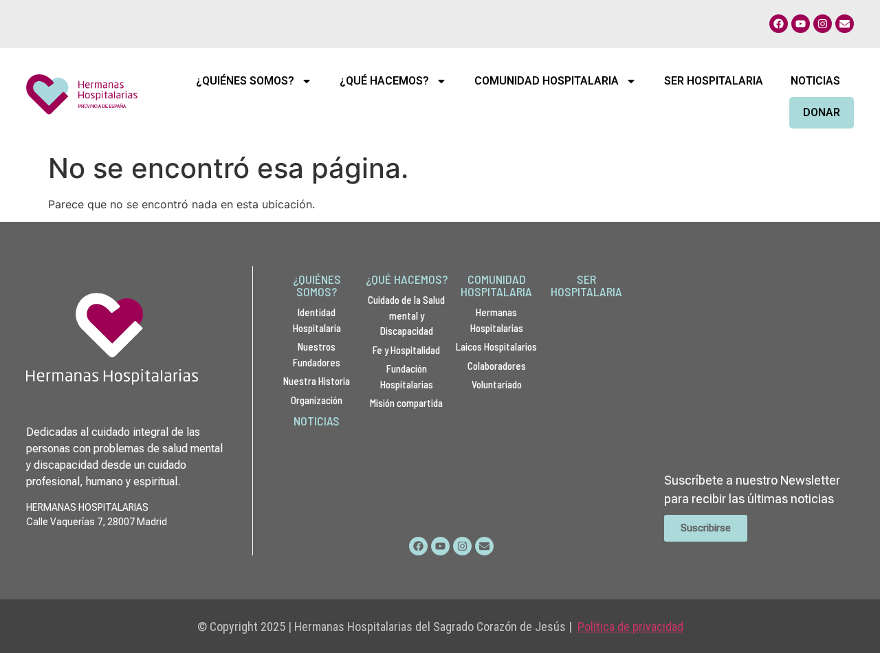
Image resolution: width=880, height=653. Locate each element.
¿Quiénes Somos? (245, 80)
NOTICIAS (317, 420)
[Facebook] (778, 23)
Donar (821, 112)
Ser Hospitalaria (713, 80)
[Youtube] (800, 23)
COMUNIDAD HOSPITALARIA (496, 285)
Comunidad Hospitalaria (546, 80)
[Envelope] (844, 23)
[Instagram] (822, 23)
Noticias (815, 80)
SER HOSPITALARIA (586, 285)
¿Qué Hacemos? (384, 80)
